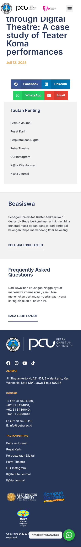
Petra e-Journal (20, 123)
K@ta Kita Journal (23, 165)
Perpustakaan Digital (24, 140)
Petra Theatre (19, 148)
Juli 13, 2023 (16, 62)
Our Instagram (20, 156)
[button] (69, 8)
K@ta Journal (19, 173)
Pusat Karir (18, 131)
